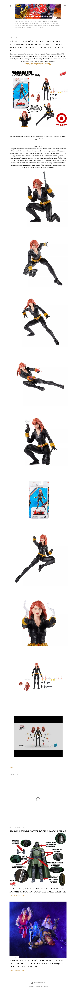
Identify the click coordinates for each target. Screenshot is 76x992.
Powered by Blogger (39, 982)
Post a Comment (19, 895)
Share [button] (11, 767)
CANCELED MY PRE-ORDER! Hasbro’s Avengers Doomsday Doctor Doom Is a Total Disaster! (38, 890)
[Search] (65, 5)
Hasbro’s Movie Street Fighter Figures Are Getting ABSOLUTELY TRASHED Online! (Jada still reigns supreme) (37, 963)
